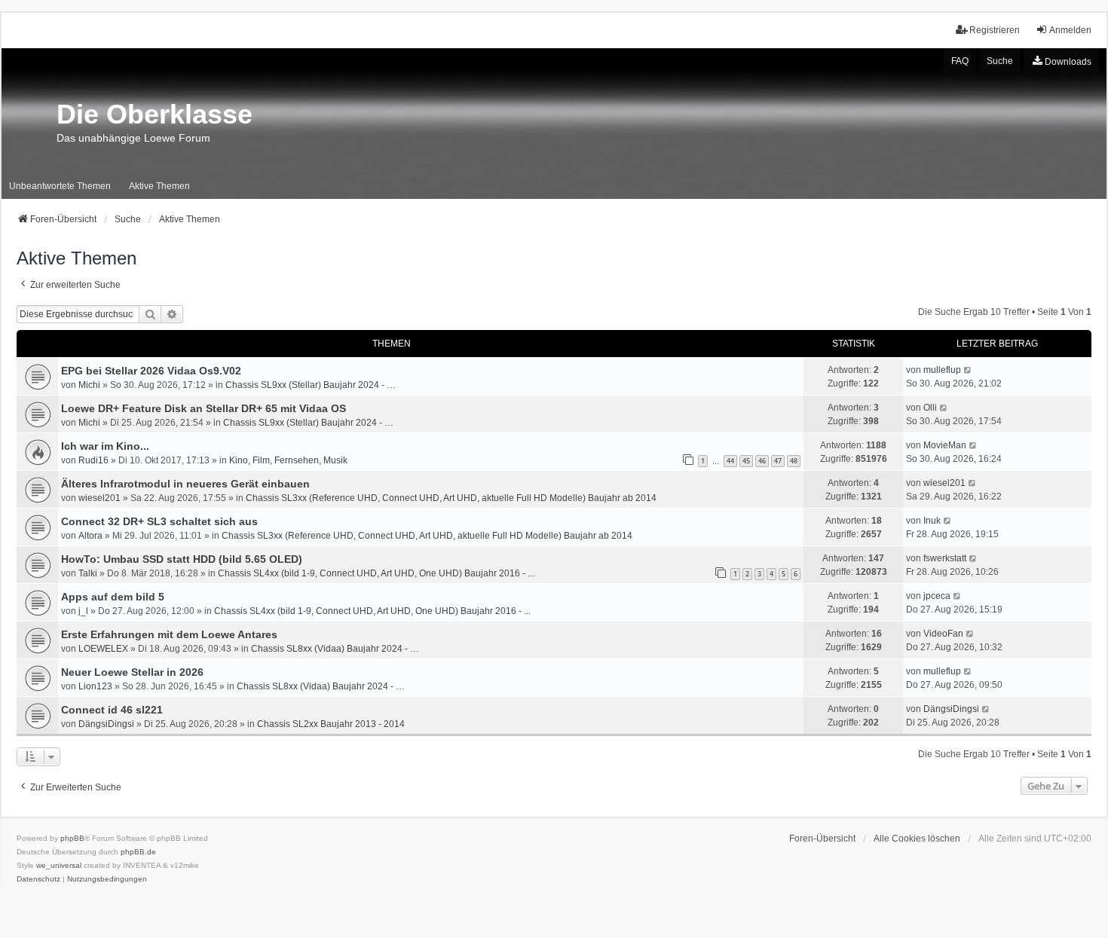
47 (778, 461)
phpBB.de (138, 852)
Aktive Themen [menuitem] (159, 186)
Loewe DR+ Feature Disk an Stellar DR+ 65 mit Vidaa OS (203, 408)
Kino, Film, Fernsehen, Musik (288, 460)
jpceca (936, 596)
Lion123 (95, 686)
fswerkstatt (944, 558)
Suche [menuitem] (1000, 61)
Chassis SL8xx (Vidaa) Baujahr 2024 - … (335, 648)
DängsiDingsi (106, 724)
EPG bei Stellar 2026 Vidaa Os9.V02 (151, 371)
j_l (83, 611)
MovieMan (944, 445)
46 (762, 461)
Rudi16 (93, 460)
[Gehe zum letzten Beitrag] (968, 370)
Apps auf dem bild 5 (112, 597)
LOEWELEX (103, 648)
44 (730, 461)
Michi (89, 385)
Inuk (932, 520)
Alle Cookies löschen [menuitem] (917, 838)
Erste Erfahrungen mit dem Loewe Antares (169, 634)
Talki (87, 573)
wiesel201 (99, 498)
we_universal (58, 865)
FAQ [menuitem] (960, 61)
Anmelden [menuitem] (1070, 30)
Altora (90, 535)
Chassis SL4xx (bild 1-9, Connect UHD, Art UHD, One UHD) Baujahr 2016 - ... (376, 573)
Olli (930, 407)
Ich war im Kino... (105, 446)
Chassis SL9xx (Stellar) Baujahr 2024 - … (310, 385)
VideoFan (943, 633)
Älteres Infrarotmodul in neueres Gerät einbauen (185, 484)
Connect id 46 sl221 (112, 710)
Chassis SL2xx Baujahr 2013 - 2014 (331, 724)
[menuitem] (1061, 61)
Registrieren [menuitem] (994, 30)
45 (746, 461)
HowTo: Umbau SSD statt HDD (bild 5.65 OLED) (181, 559)
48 (793, 461)
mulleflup (942, 370)
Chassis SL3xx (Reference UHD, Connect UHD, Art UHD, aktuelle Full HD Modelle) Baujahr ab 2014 (451, 498)
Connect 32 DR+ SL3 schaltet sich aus (159, 521)
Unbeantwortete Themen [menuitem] (60, 186)
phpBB (72, 838)
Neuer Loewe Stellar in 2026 (132, 672)
